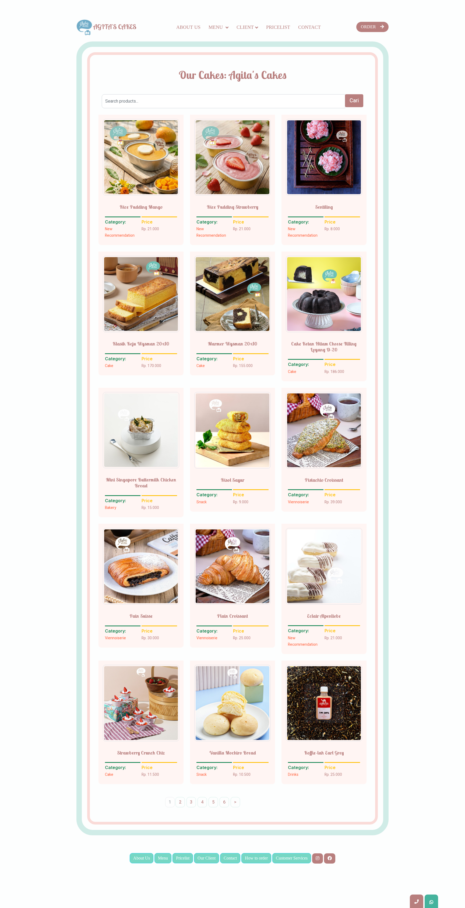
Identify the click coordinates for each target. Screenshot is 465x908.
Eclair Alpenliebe (324, 616)
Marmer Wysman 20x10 (232, 344)
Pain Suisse (141, 616)
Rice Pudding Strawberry (232, 207)
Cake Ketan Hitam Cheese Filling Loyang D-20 (324, 346)
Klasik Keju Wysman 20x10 (140, 344)
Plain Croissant (232, 616)
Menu (216, 27)
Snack (201, 502)
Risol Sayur (232, 480)
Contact (309, 27)
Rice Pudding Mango (141, 207)
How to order (256, 858)
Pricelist (278, 27)
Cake (109, 366)
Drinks (293, 774)
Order (368, 27)
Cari (354, 100)
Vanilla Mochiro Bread (232, 753)
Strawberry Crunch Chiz (141, 753)
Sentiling (324, 207)
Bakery (110, 508)
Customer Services (292, 858)
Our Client (207, 858)
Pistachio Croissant (324, 480)
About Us (188, 27)
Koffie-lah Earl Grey (324, 753)
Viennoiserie (298, 502)
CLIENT (245, 27)
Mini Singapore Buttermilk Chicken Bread (141, 482)
